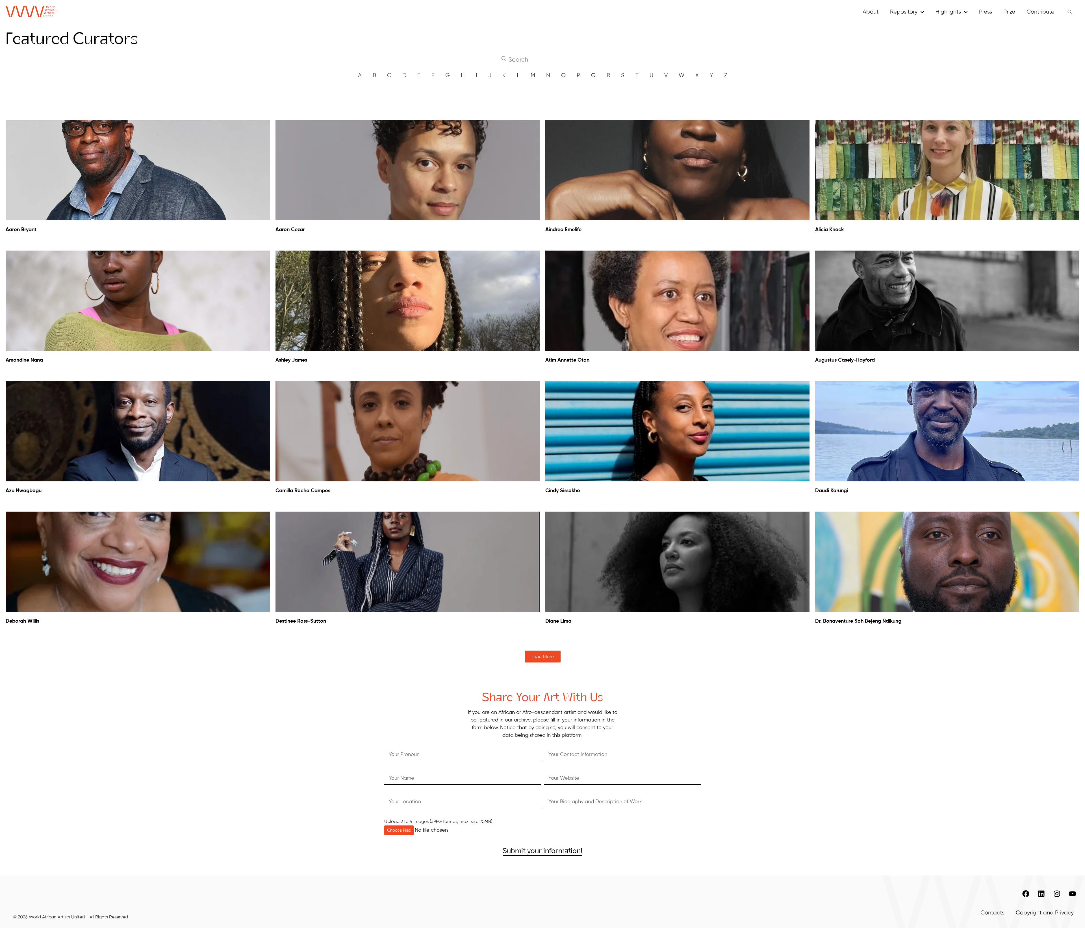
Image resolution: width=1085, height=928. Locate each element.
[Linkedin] (1041, 894)
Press (985, 12)
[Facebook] (1026, 894)
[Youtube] (1072, 894)
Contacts (992, 913)
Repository (903, 12)
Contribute (1040, 12)
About (871, 12)
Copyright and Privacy (1045, 913)
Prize (1009, 12)
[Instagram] (1057, 894)
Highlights (948, 12)
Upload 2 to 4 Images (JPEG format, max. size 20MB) (438, 822)
